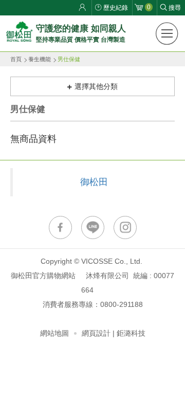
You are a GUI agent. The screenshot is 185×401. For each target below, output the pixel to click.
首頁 (16, 59)
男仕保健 (69, 59)
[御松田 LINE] (92, 227)
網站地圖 (54, 333)
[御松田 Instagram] (125, 227)
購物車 (149, 7)
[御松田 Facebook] (60, 227)
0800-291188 (121, 304)
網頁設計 (96, 333)
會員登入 (83, 7)
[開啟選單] (167, 33)
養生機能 (39, 59)
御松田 (94, 182)
